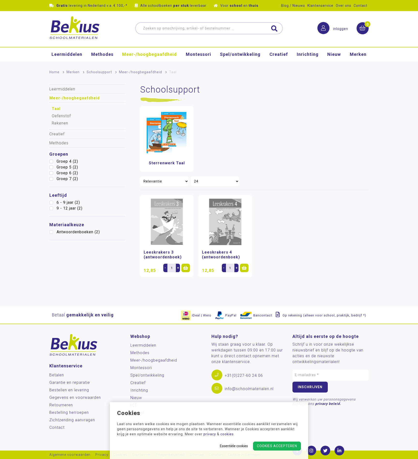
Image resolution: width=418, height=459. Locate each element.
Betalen (56, 375)
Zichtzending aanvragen (72, 420)
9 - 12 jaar (69, 208)
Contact (360, 5)
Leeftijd (58, 195)
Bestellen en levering (69, 390)
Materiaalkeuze (66, 224)
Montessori (198, 54)
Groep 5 (67, 167)
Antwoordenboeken (78, 232)
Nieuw (334, 54)
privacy (209, 434)
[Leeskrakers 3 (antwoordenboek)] (167, 222)
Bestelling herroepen (69, 412)
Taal (56, 108)
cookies (227, 434)
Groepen (58, 154)
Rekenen (60, 123)
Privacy (101, 455)
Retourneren (61, 405)
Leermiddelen (67, 54)
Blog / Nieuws (293, 5)
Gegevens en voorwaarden (75, 397)
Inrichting (308, 54)
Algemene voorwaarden (69, 455)
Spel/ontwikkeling (240, 54)
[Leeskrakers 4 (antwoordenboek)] (225, 222)
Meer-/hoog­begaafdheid (149, 54)
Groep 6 (67, 173)
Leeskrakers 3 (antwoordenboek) (163, 254)
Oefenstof (61, 116)
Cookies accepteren (277, 446)
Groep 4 (67, 161)
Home (54, 72)
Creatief (278, 54)
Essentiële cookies (234, 446)
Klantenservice (320, 5)
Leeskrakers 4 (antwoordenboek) (221, 254)
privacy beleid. (328, 404)
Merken (358, 54)
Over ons (343, 5)
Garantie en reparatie (69, 382)
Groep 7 (67, 178)
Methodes (102, 54)
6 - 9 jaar (68, 202)
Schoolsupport (99, 72)
